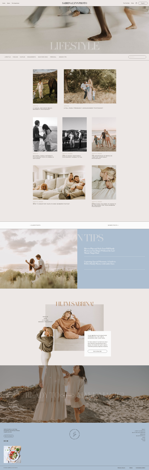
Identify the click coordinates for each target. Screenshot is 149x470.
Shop (143, 437)
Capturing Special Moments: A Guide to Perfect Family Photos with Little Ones (100, 263)
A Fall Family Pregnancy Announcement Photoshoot (83, 108)
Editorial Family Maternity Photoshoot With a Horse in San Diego (43, 157)
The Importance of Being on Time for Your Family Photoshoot (102, 157)
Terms (131, 467)
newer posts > (113, 225)
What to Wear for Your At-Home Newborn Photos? (51, 204)
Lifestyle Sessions (140, 430)
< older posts (35, 225)
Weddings (142, 434)
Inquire (143, 439)
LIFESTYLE (35, 153)
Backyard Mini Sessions (138, 432)
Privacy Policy (121, 467)
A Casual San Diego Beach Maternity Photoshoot (42, 109)
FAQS (144, 440)
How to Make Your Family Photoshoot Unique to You (72, 156)
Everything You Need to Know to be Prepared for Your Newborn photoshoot (104, 205)
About (143, 429)
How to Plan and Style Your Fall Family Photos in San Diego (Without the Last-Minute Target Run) (99, 251)
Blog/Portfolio (140, 435)
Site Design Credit (140, 467)
